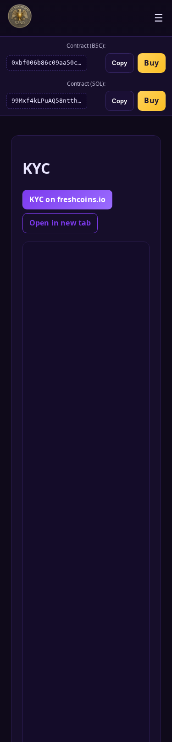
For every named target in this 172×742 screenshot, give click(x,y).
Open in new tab (60, 223)
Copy (119, 63)
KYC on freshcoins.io (67, 199)
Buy (151, 63)
